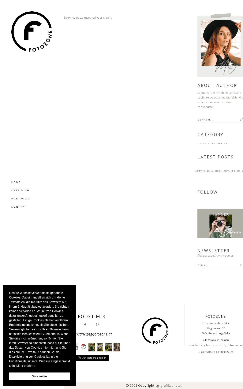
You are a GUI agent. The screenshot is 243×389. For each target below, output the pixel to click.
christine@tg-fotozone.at (205, 345)
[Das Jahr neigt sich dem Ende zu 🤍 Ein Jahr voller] (83, 347)
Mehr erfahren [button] (25, 365)
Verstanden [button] (39, 376)
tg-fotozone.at (233, 345)
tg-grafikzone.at (168, 385)
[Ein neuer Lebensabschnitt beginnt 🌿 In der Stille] (117, 347)
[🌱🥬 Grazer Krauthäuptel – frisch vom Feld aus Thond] (91, 347)
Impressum (225, 352)
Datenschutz (207, 352)
